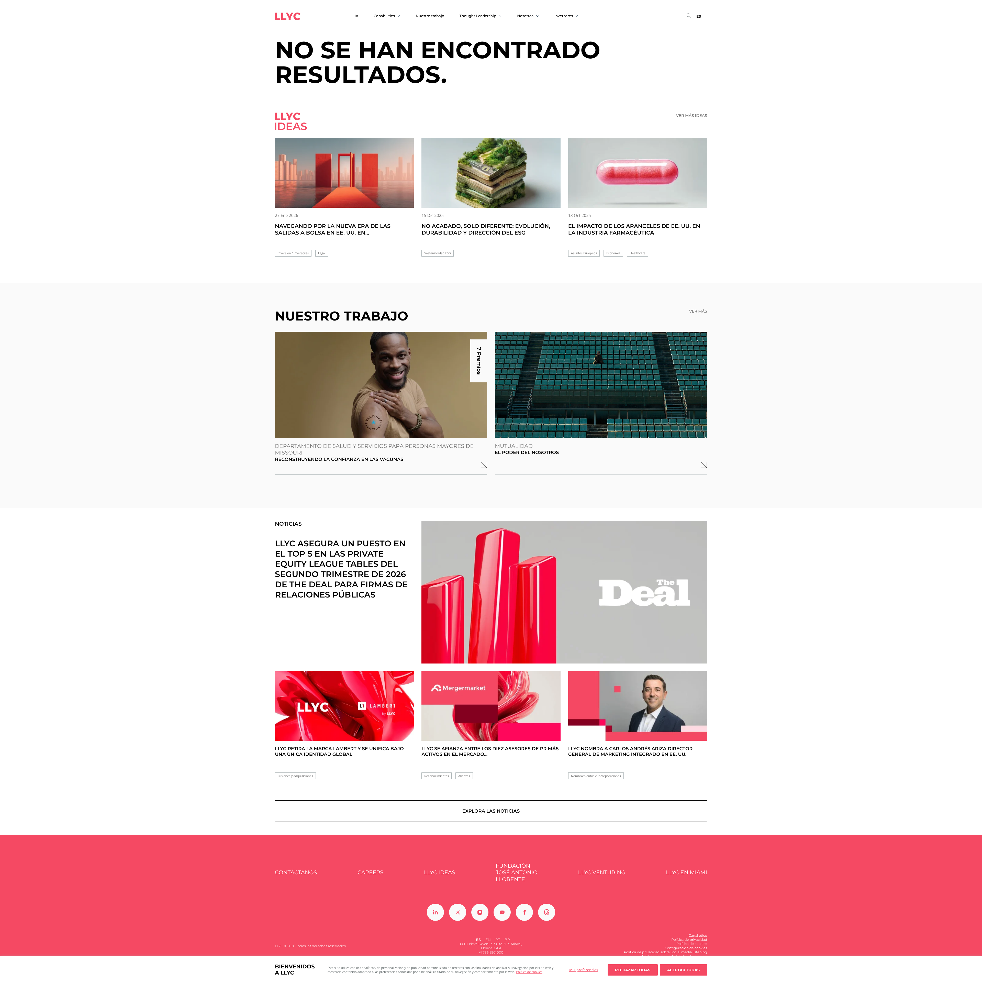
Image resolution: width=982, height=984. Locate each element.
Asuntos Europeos (584, 253)
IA (357, 16)
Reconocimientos (436, 776)
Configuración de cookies (686, 948)
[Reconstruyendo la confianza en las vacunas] (381, 385)
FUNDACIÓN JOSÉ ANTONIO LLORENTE (517, 873)
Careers (370, 872)
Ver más (698, 311)
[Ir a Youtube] (502, 912)
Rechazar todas (632, 970)
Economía (613, 253)
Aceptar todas (683, 970)
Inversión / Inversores (293, 253)
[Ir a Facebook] (524, 912)
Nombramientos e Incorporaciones (596, 776)
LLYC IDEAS (439, 872)
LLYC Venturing (601, 872)
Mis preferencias (583, 969)
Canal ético (698, 936)
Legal (322, 253)
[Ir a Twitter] (457, 912)
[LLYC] (287, 16)
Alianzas (464, 776)
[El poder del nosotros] (601, 385)
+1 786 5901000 (491, 952)
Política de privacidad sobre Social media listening (665, 952)
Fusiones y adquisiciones (295, 776)
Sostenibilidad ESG (437, 253)
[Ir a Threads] (546, 912)
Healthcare (637, 253)
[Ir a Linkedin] (435, 912)
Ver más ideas (691, 115)
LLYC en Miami (686, 872)
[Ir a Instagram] (479, 912)
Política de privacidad (689, 940)
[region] (491, 970)
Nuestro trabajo (430, 16)
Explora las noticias (491, 811)
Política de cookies (529, 972)
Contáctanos (296, 872)
